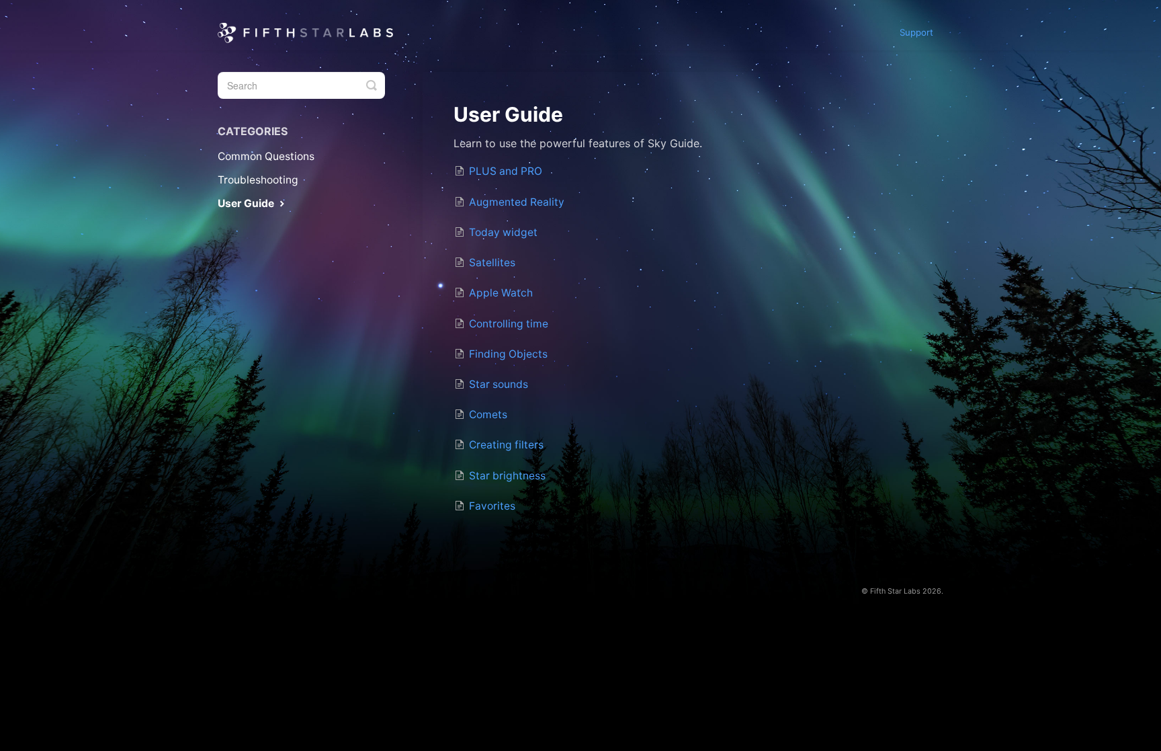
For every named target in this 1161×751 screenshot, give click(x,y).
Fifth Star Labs (895, 591)
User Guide (247, 203)
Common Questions (266, 156)
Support (916, 32)
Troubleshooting (258, 179)
